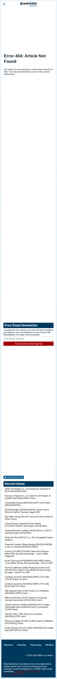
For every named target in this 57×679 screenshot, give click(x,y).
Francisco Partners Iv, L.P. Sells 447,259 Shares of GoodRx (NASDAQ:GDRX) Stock (28, 497)
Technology (35, 645)
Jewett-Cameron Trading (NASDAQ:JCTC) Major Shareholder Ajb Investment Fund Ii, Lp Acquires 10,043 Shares (27, 607)
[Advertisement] (28, 29)
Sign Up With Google (14, 674)
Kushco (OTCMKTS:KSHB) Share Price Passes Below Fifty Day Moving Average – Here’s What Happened (27, 553)
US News (50, 645)
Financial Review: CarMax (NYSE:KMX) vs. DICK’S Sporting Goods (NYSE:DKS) (28, 531)
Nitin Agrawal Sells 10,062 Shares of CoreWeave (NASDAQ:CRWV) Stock (27, 592)
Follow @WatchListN (15, 477)
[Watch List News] (28, 10)
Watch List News (45, 655)
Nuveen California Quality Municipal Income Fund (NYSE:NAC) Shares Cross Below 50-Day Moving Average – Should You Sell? (27, 569)
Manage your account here (28, 671)
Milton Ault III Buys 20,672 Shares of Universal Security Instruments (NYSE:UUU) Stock (26, 599)
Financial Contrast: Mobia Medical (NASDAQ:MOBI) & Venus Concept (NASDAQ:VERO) (28, 545)
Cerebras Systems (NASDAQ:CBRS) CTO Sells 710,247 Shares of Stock (27, 578)
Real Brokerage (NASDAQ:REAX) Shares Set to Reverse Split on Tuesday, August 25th (27, 510)
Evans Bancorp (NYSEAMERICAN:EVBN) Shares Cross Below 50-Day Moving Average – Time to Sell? (29, 561)
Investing (21, 645)
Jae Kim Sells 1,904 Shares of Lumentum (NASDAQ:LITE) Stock (23, 615)
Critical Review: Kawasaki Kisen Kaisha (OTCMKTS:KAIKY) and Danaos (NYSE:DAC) (26, 524)
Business (8, 645)
